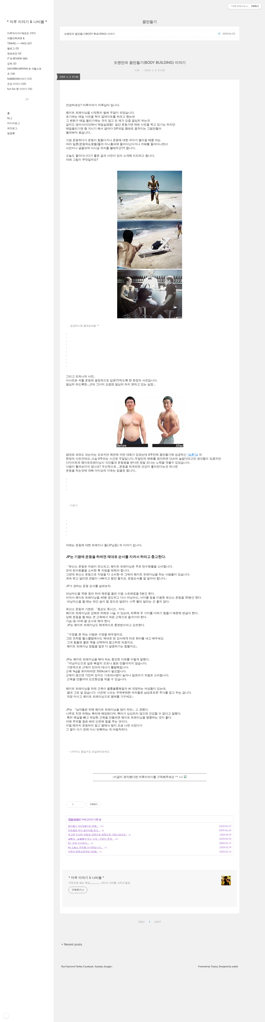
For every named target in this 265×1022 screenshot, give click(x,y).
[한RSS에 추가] (185, 777)
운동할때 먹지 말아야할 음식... (84, 830)
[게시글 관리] (81, 804)
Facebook (88, 966)
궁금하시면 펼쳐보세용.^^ (84, 325)
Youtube (98, 966)
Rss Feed (65, 966)
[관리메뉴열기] (6, 1015)
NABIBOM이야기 (19, 78)
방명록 (11, 133)
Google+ (108, 966)
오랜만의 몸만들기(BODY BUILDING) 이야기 (89, 33)
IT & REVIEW (17, 58)
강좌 (11, 63)
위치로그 (12, 128)
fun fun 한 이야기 (19, 88)
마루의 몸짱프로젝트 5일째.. (83, 851)
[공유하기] (76, 804)
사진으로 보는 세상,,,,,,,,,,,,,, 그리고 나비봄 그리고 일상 (99, 882)
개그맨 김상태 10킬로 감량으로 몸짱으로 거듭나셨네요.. (97, 834)
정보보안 (14, 53)
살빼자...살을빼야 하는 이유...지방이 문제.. (90, 838)
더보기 (74, 505)
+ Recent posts (71, 944)
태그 (9, 118)
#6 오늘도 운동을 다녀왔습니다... (85, 847)
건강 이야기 (16, 83)
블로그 (13, 48)
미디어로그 (13, 123)
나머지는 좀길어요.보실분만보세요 (89, 751)
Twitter (78, 966)
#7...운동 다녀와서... (78, 843)
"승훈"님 (192, 454)
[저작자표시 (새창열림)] (102, 804)
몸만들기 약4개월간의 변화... (83, 826)
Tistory (214, 966)
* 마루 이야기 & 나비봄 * (27, 22)
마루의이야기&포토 (21, 33)
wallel (235, 966)
